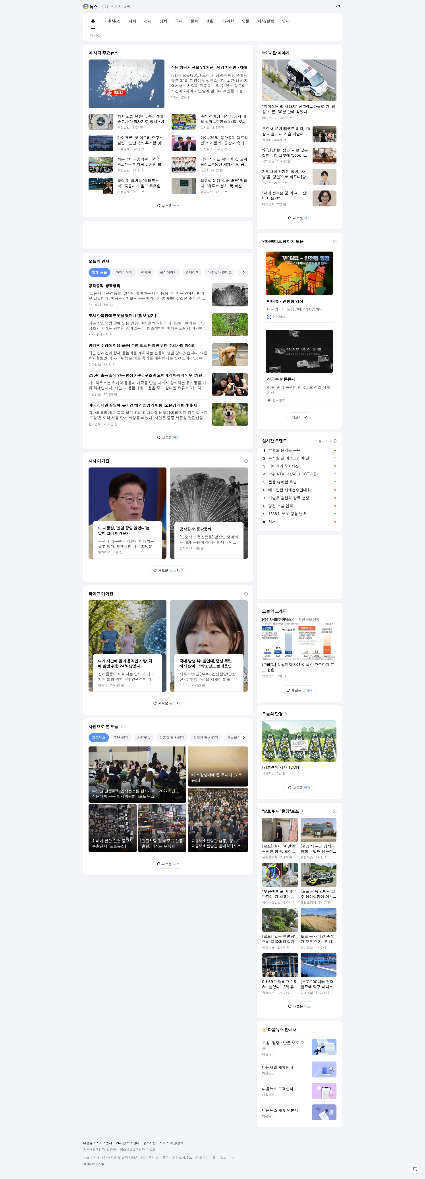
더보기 (297, 417)
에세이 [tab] (146, 272)
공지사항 (149, 1143)
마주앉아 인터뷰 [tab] (220, 272)
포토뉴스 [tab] (98, 737)
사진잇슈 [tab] (144, 737)
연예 (104, 6)
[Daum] (86, 6)
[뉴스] (93, 6)
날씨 (126, 6)
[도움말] (246, 461)
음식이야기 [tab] (168, 272)
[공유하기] (337, 6)
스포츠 (115, 6)
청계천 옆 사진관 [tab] (205, 737)
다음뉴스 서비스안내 (97, 1143)
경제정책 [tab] (192, 272)
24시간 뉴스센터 (127, 1143)
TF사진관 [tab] (121, 737)
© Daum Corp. (94, 1164)
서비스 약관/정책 (171, 1143)
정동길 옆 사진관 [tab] (171, 737)
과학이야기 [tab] (124, 272)
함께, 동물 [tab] (99, 272)
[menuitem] (93, 21)
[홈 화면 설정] (415, 1169)
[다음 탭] (243, 272)
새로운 (171, 206)
